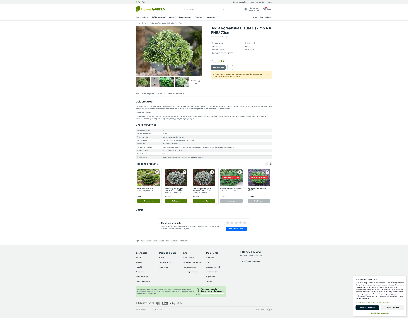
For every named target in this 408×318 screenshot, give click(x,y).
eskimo (162, 240)
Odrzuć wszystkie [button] (392, 308)
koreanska (174, 240)
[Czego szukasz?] (223, 9)
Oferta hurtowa (141, 272)
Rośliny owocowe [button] (158, 17)
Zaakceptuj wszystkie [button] (367, 308)
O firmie (138, 257)
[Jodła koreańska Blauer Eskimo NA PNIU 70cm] (150, 9)
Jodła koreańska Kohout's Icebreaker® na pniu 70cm (202, 189)
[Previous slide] (266, 164)
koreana (149, 240)
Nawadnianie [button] (210, 17)
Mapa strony (163, 267)
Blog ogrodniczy (266, 17)
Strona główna (141, 23)
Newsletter (210, 281)
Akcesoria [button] (198, 17)
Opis (137, 94)
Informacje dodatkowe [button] (176, 94)
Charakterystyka (148, 94)
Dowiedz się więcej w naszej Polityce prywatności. (373, 302)
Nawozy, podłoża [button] (185, 17)
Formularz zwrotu (165, 262)
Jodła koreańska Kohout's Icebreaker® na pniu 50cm (174, 189)
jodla (167, 240)
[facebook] (267, 309)
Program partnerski (189, 267)
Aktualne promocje (189, 272)
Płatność (139, 267)
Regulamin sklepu (142, 276)
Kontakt (269, 2)
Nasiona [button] (172, 17)
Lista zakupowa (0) (239, 2)
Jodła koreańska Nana (145, 188)
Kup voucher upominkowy (192, 262)
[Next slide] (270, 164)
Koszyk (208, 262)
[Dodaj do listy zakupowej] (230, 67)
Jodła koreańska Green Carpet (230, 188)
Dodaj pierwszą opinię (236, 229)
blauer (155, 240)
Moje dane (210, 257)
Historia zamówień (212, 272)
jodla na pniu (183, 240)
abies (142, 240)
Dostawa (139, 262)
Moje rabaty (210, 276)
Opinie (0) (161, 94)
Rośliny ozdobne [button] (142, 17)
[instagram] (270, 309)
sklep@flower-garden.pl (250, 261)
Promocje (255, 17)
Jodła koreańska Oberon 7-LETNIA (257, 189)
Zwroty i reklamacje (257, 2)
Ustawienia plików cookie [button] (380, 313)
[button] (141, 2)
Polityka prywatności (143, 281)
